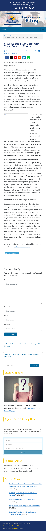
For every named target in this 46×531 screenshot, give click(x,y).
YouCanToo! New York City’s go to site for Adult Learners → (21, 355)
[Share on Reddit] (19, 57)
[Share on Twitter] (11, 57)
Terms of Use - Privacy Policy (11, 526)
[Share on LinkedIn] (24, 57)
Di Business (14, 528)
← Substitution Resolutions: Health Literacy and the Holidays (23, 345)
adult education (12, 253)
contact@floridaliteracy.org (23, 5)
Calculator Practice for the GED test (22, 499)
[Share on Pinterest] (15, 57)
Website (7, 325)
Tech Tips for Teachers (22, 247)
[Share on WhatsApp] (28, 57)
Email (6, 316)
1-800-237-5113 (21, 2)
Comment (8, 280)
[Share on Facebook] (7, 57)
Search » (35, 365)
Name (7, 307)
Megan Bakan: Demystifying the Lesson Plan (24, 506)
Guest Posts (13, 36)
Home (6, 36)
